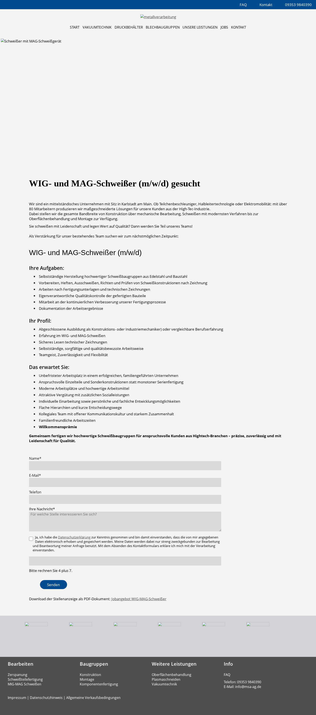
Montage (87, 679)
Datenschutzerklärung (74, 537)
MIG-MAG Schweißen (24, 684)
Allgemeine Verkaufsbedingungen (93, 697)
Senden (53, 584)
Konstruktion (90, 674)
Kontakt (265, 4)
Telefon (35, 492)
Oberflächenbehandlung (171, 674)
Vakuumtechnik (97, 27)
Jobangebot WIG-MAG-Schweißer (138, 598)
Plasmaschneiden (166, 679)
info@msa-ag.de (248, 686)
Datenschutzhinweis (46, 697)
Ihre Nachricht (42, 508)
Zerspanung (17, 674)
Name (37, 458)
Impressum (17, 697)
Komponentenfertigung (99, 684)
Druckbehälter (129, 27)
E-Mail (37, 475)
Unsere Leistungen (200, 27)
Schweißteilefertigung (25, 679)
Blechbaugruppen (163, 27)
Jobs (224, 27)
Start (75, 27)
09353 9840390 (298, 4)
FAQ (243, 4)
